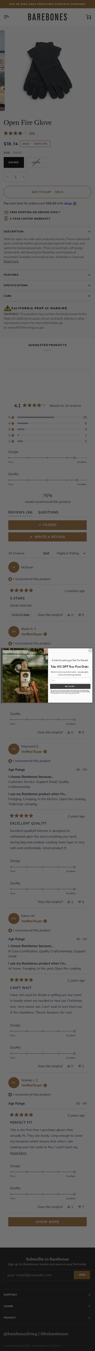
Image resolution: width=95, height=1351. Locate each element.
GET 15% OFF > (70, 686)
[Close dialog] (90, 650)
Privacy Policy (71, 693)
